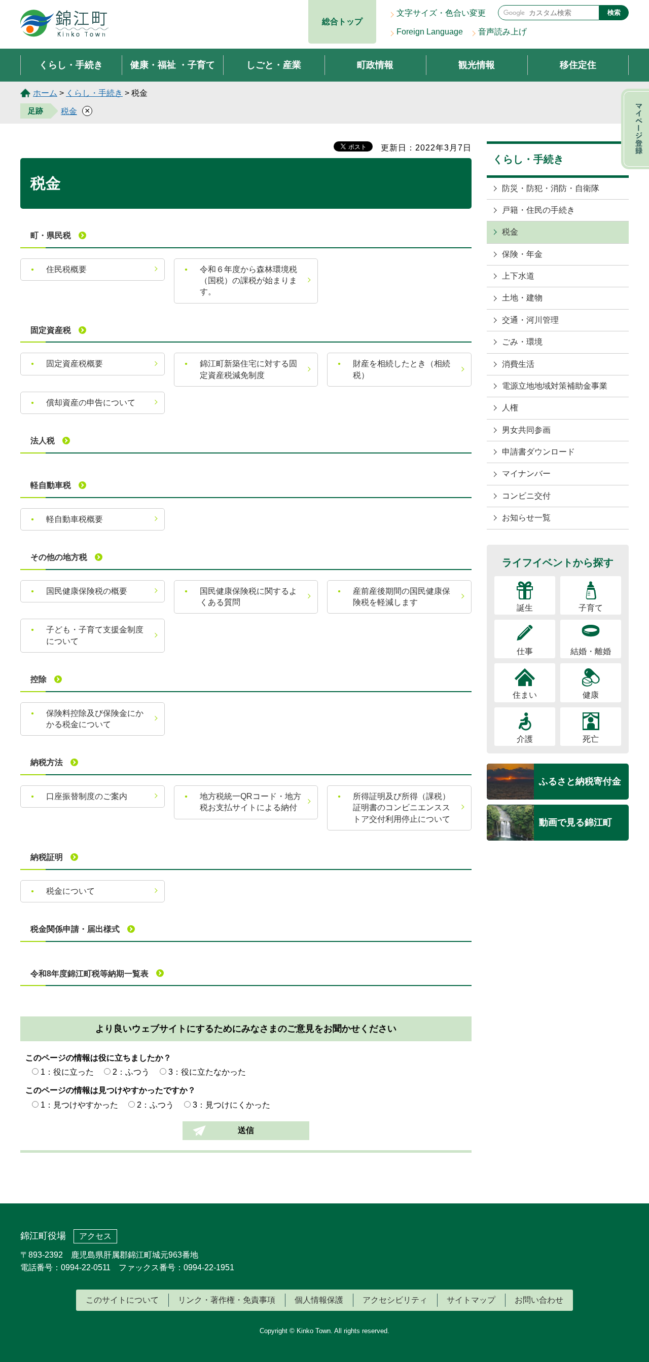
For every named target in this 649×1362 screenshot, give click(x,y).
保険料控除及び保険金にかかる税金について (94, 719)
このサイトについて (122, 1300)
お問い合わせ (539, 1300)
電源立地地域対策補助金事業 (554, 386)
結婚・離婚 (590, 651)
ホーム (45, 93)
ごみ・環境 (522, 341)
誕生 (525, 607)
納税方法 (46, 762)
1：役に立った (67, 1072)
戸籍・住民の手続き (538, 210)
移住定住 (578, 65)
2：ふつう (131, 1072)
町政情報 (375, 65)
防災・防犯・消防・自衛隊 (550, 188)
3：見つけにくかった (231, 1105)
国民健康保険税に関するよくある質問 (248, 597)
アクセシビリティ (395, 1300)
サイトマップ (471, 1300)
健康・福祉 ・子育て (172, 65)
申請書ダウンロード (538, 451)
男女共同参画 (526, 430)
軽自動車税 (50, 485)
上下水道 (518, 276)
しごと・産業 (273, 65)
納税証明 (46, 857)
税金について (70, 891)
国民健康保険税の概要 (86, 591)
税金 (69, 111)
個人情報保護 (319, 1300)
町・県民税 (50, 235)
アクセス (95, 1236)
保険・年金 (522, 254)
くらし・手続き (71, 65)
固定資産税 (50, 330)
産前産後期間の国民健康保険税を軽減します (401, 597)
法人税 (42, 440)
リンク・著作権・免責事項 (226, 1300)
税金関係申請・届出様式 (75, 929)
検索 (614, 12)
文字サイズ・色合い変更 (441, 13)
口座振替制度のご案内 (86, 796)
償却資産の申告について (90, 402)
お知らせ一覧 (526, 517)
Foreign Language (429, 31)
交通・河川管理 (530, 320)
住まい (525, 695)
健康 (591, 695)
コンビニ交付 (526, 495)
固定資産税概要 (74, 363)
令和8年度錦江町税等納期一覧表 (89, 973)
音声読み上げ (502, 31)
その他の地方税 (58, 557)
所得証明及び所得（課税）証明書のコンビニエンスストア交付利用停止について (401, 807)
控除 (38, 679)
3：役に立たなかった (207, 1072)
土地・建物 (522, 297)
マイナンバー (526, 473)
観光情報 (476, 65)
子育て (591, 607)
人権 (510, 407)
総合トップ (342, 21)
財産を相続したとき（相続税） (401, 369)
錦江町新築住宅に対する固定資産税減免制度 (248, 369)
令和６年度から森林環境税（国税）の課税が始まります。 (248, 280)
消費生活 (518, 364)
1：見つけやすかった (79, 1105)
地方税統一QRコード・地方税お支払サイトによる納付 (250, 802)
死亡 (591, 739)
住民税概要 (66, 269)
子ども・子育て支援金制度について (94, 635)
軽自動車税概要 (74, 519)
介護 (525, 739)
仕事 (525, 651)
